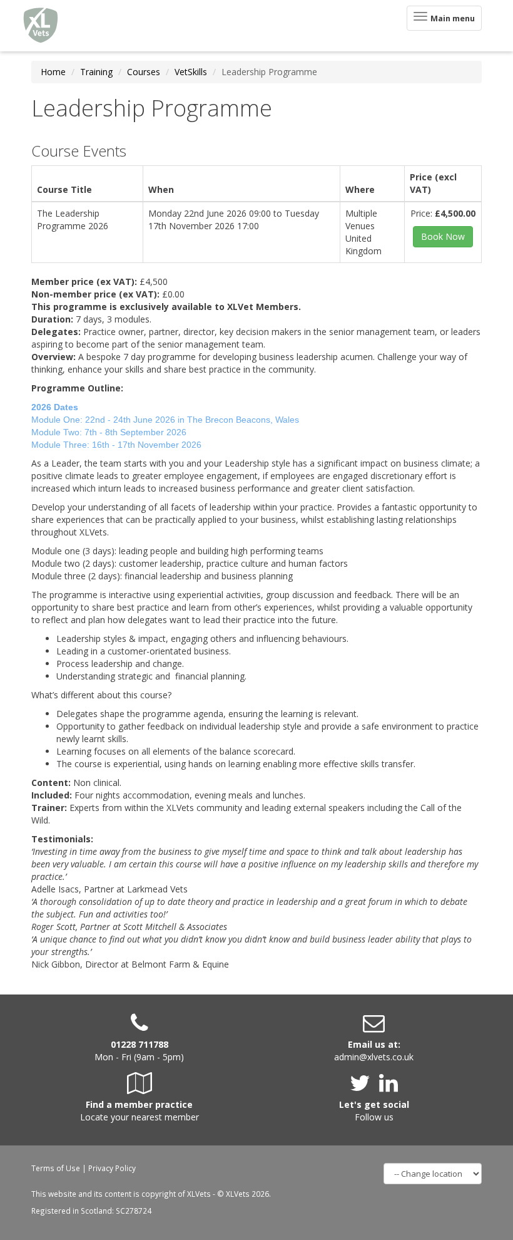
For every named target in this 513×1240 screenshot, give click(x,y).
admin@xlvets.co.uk (374, 1057)
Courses (143, 72)
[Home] (40, 25)
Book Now (443, 236)
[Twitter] (363, 1087)
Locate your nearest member (139, 1117)
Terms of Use (55, 1168)
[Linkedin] (388, 1087)
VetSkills (191, 72)
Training (96, 72)
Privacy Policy (112, 1168)
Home (53, 72)
